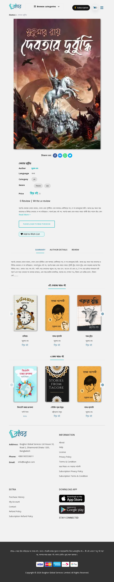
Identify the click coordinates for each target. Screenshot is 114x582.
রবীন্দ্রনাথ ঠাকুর (57, 412)
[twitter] (70, 155)
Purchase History (16, 497)
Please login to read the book (36, 224)
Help (61, 447)
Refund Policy (15, 511)
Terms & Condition (67, 461)
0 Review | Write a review (35, 201)
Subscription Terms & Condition (73, 476)
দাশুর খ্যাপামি (57, 336)
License (62, 452)
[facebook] (55, 155)
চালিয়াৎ (25, 336)
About (62, 442)
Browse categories (46, 6)
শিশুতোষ (38, 186)
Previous (11, 314)
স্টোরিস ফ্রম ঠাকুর (57, 407)
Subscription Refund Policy (21, 516)
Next (102, 314)
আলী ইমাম (25, 412)
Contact (12, 506)
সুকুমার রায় (25, 340)
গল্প (34, 179)
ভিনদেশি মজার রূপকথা (25, 407)
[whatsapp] (65, 155)
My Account (14, 501)
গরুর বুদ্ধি (89, 336)
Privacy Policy (65, 456)
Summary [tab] (40, 249)
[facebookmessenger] (60, 155)
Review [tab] (75, 249)
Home (12, 15)
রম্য (47, 186)
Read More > (24, 214)
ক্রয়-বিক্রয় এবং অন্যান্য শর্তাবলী (69, 466)
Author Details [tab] (58, 249)
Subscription (82, 7)
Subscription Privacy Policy (71, 471)
